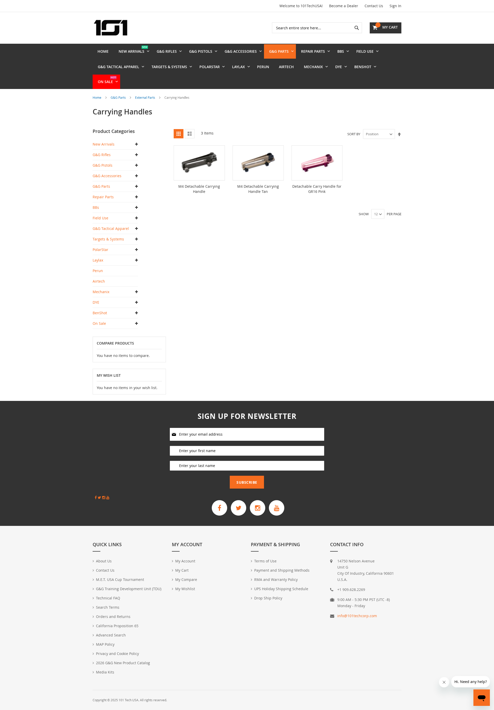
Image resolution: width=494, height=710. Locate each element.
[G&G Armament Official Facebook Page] (219, 508)
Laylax (98, 260)
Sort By (353, 134)
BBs (96, 207)
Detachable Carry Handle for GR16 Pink (316, 189)
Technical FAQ (108, 598)
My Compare (186, 579)
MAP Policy (105, 644)
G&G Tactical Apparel (111, 228)
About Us (104, 561)
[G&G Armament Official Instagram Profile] (257, 508)
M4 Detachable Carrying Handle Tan (258, 189)
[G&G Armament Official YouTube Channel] (276, 508)
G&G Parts (119, 97)
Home (97, 97)
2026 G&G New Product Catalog (123, 662)
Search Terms (107, 607)
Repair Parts (103, 196)
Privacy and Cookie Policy (117, 653)
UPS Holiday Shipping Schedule (281, 588)
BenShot (100, 312)
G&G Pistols (102, 165)
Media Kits (105, 672)
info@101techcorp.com (357, 615)
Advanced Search (111, 635)
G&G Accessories (107, 175)
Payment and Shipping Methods (282, 570)
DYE (96, 302)
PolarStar (100, 249)
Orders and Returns (113, 616)
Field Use (100, 217)
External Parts (145, 97)
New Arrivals (103, 144)
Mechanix (101, 291)
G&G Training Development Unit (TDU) (128, 588)
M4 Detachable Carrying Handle (199, 189)
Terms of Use (265, 561)
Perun (98, 270)
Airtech (99, 281)
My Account (185, 561)
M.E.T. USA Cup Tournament (120, 579)
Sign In (395, 5)
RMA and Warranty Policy (276, 579)
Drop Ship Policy (268, 598)
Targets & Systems (108, 239)
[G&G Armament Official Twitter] (238, 508)
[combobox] (317, 27)
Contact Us (374, 5)
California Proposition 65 (117, 625)
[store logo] (111, 27)
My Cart (182, 570)
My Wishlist (185, 588)
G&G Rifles (102, 154)
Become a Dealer (343, 5)
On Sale (99, 323)
